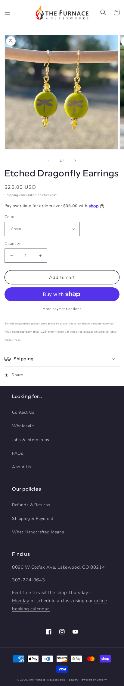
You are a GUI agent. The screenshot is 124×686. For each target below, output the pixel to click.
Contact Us (23, 412)
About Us (22, 467)
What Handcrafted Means (38, 532)
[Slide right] (75, 160)
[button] (7, 12)
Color (9, 217)
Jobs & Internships (30, 440)
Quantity (12, 243)
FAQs (17, 453)
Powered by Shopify (93, 679)
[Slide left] (48, 160)
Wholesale (23, 426)
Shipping (11, 195)
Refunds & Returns (31, 505)
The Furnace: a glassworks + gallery (54, 679)
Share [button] (17, 375)
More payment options (62, 308)
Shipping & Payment (33, 518)
